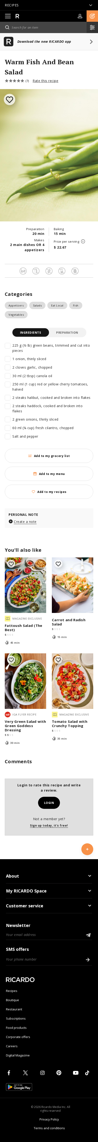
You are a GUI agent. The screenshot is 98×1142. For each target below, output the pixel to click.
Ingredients (30, 333)
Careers (12, 1046)
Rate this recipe (45, 80)
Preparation (67, 333)
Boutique (12, 1000)
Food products (16, 1028)
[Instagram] (43, 1073)
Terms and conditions (49, 1128)
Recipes (11, 991)
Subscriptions (16, 1018)
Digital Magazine (18, 1055)
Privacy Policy (49, 1119)
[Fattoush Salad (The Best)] (25, 585)
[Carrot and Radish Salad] (72, 585)
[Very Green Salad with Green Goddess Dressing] (25, 681)
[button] (92, 16)
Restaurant (14, 1009)
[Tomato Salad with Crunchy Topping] (72, 681)
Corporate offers (18, 1037)
